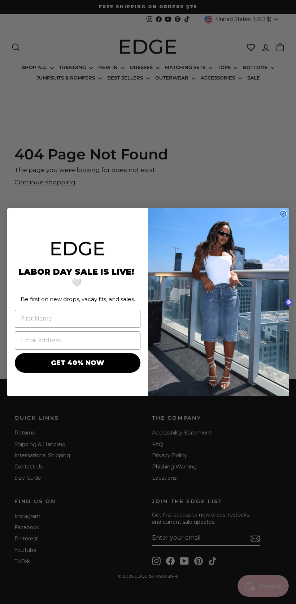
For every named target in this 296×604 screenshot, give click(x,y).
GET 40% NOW (77, 363)
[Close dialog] (283, 214)
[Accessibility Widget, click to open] (288, 302)
